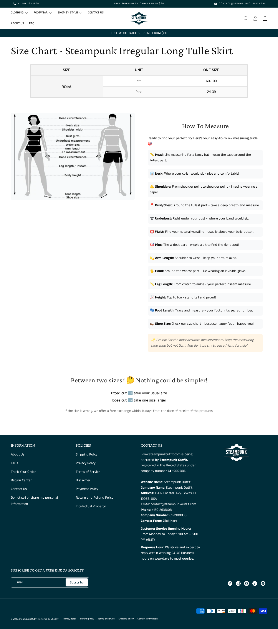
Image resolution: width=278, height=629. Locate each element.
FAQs (14, 463)
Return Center (21, 480)
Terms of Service (88, 471)
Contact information (147, 619)
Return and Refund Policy (94, 497)
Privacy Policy (86, 463)
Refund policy (87, 619)
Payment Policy (87, 488)
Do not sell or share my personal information (34, 500)
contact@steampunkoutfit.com (173, 504)
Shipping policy (126, 619)
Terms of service (106, 619)
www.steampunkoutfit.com (160, 454)
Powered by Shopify (48, 619)
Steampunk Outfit (28, 619)
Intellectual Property (91, 506)
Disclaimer (83, 480)
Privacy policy (69, 619)
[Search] (246, 18)
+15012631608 (162, 509)
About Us (17, 454)
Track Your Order (23, 471)
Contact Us (19, 488)
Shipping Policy (87, 454)
